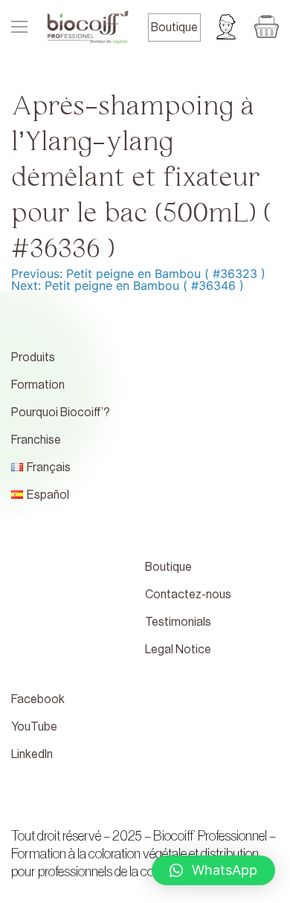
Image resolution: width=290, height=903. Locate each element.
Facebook (38, 699)
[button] (213, 870)
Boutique (174, 27)
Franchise (36, 440)
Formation (38, 385)
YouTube (34, 727)
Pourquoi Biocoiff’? (60, 412)
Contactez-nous (188, 595)
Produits (33, 357)
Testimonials (178, 622)
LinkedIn (32, 754)
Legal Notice (178, 650)
